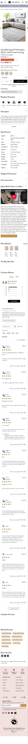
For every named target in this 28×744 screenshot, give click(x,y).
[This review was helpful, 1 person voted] (22, 444)
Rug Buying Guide (20, 685)
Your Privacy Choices (14, 732)
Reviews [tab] (12, 277)
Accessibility (18, 677)
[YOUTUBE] (12, 713)
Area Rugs (6, 9)
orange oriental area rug (18, 633)
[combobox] (21, 340)
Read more (14, 542)
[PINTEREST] (9, 713)
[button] (26, 2)
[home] (14, 3)
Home (2, 9)
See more (14, 126)
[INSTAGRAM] (3, 713)
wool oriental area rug (17, 640)
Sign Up (23, 705)
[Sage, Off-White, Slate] (6, 73)
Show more (4, 336)
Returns (4, 688)
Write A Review (14, 301)
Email (22, 697)
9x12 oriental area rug (17, 636)
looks (13, 333)
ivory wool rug (5, 646)
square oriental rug (6, 640)
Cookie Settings (19, 680)
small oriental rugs (6, 636)
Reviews (4, 682)
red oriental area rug (6, 633)
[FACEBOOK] (6, 713)
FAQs (4, 685)
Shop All (25, 243)
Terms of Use (13, 709)
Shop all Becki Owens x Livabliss (9, 236)
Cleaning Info (19, 688)
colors (4, 333)
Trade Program (6, 691)
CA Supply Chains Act (19, 729)
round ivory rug (16, 643)
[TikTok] (15, 713)
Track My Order (6, 677)
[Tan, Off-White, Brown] (11, 73)
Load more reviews (14, 608)
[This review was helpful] (21, 412)
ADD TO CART (20, 81)
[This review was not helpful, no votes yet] (24, 366)
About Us (5, 680)
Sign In (14, 84)
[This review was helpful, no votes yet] (21, 366)
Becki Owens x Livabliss (7, 55)
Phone (4, 697)
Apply (9, 84)
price (17, 333)
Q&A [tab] (17, 277)
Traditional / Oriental (13, 9)
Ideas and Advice (19, 682)
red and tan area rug (6, 643)
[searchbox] (8, 326)
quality (8, 333)
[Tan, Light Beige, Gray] (2, 73)
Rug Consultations (20, 691)
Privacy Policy (7, 709)
